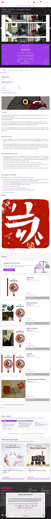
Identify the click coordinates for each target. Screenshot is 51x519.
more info (3, 83)
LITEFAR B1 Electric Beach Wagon (37, 470)
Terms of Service (5, 509)
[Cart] (37, 2)
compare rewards (9, 269)
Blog (29, 491)
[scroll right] (49, 28)
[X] (4, 493)
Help (32, 417)
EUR (28, 2)
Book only (30, 277)
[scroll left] (1, 28)
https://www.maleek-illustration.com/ (11, 186)
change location (31, 6)
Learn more (4, 426)
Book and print (32, 303)
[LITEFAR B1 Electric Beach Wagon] (38, 455)
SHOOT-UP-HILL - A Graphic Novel (16, 9)
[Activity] (40, 2)
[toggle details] (24, 479)
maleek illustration (7, 11)
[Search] (25, 2)
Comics (3, 88)
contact (7, 83)
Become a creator (45, 491)
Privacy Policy (4, 508)
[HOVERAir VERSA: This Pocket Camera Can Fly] (12, 455)
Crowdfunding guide (39, 417)
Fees (42, 488)
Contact (30, 488)
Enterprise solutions (45, 493)
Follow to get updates (6, 428)
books (19, 88)
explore (32, 441)
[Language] (34, 2)
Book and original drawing (36, 379)
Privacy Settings (4, 511)
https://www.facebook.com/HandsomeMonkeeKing (14, 188)
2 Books (29, 354)
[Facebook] (2, 493)
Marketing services (45, 490)
